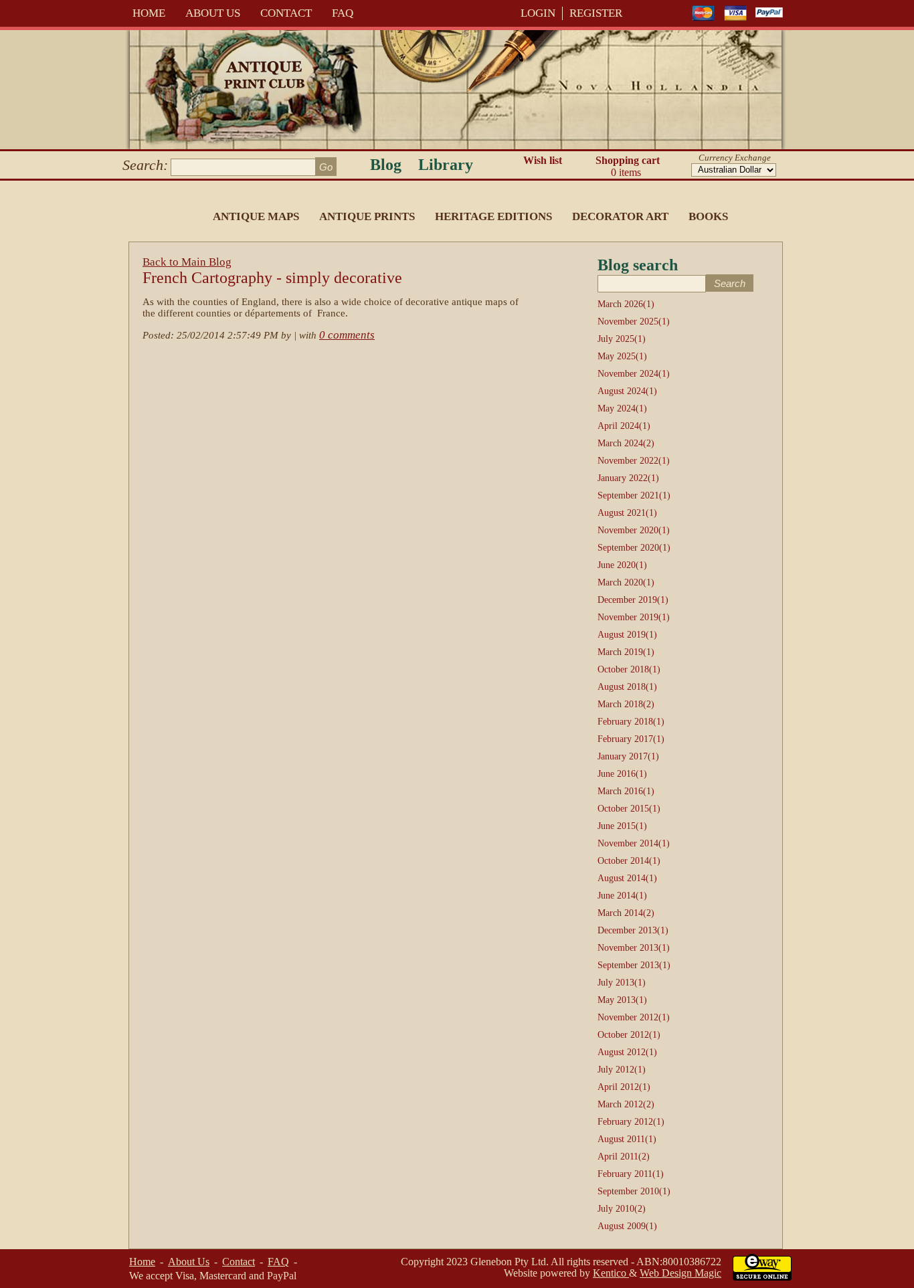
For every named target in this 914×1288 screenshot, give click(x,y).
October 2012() (629, 1035)
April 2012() (624, 1087)
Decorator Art (620, 216)
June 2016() (622, 774)
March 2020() (626, 582)
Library (445, 164)
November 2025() (634, 321)
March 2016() (626, 791)
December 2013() (633, 930)
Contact (286, 13)
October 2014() (629, 861)
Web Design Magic (680, 1273)
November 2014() (634, 843)
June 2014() (622, 896)
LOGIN (538, 13)
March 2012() (626, 1104)
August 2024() (627, 391)
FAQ (342, 13)
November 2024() (634, 374)
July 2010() (622, 1209)
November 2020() (634, 530)
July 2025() (622, 339)
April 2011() (624, 1157)
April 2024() (624, 426)
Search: (145, 165)
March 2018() (626, 704)
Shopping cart (628, 166)
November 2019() (634, 617)
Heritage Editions (493, 216)
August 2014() (627, 878)
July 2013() (622, 983)
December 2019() (633, 600)
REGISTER (595, 13)
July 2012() (622, 1070)
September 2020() (634, 548)
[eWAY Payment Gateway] (762, 1277)
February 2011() (631, 1174)
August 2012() (627, 1052)
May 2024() (622, 408)
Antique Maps (256, 216)
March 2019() (626, 652)
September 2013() (634, 965)
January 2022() (628, 478)
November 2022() (634, 461)
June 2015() (622, 826)
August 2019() (627, 635)
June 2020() (622, 565)
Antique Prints (367, 216)
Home (148, 13)
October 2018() (629, 669)
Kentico (611, 1273)
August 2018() (627, 687)
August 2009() (627, 1226)
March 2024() (626, 443)
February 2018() (631, 722)
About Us (212, 13)
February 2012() (631, 1122)
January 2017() (628, 756)
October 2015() (629, 809)
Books (708, 216)
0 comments (347, 335)
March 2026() (626, 304)
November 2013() (634, 948)
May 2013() (622, 1000)
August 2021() (627, 513)
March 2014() (626, 913)
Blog (385, 164)
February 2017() (631, 739)
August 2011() (627, 1139)
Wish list (542, 160)
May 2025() (622, 356)
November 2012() (634, 1017)
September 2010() (634, 1191)
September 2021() (634, 495)
